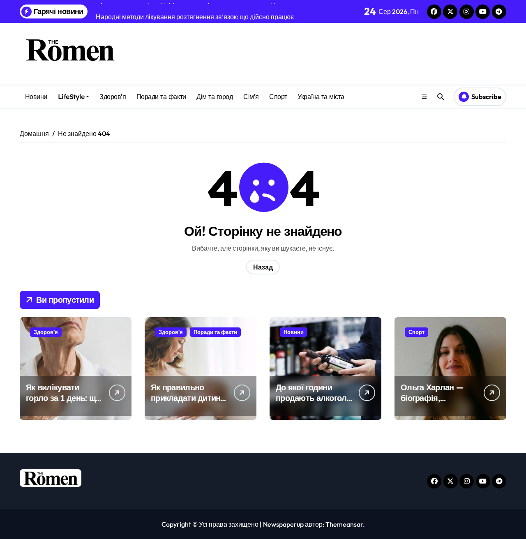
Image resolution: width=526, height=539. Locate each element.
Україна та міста (321, 96)
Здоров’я (112, 96)
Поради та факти (161, 96)
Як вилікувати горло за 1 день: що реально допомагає (63, 398)
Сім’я (251, 96)
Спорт (278, 96)
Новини (36, 96)
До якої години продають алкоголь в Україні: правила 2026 (313, 403)
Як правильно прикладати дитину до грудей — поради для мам (188, 403)
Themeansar (344, 524)
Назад (263, 267)
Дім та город (214, 96)
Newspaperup (283, 524)
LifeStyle (71, 96)
